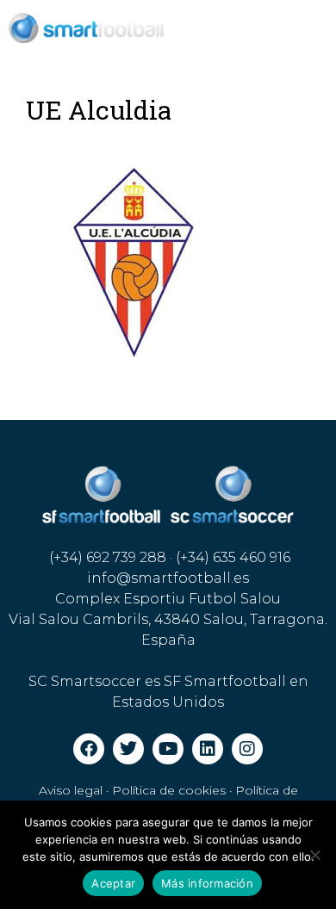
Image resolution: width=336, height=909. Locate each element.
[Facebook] (88, 748)
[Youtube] (168, 748)
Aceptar (113, 883)
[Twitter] (128, 748)
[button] (252, 28)
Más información (207, 883)
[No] (314, 854)
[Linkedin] (207, 748)
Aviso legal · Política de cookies (132, 790)
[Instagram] (247, 748)
